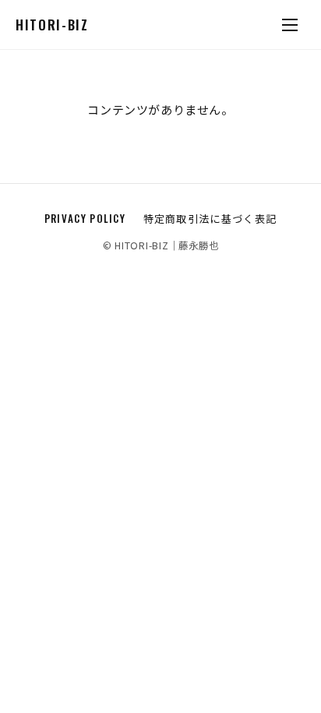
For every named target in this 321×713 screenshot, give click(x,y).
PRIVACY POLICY (84, 218)
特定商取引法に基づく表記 (210, 218)
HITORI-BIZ (52, 24)
